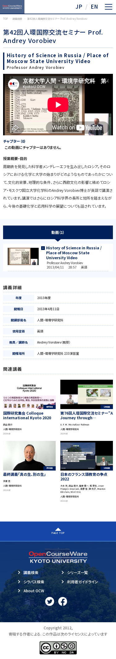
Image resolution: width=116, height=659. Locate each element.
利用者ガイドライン (82, 581)
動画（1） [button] (58, 232)
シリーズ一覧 (77, 572)
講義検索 (31, 572)
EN (94, 6)
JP (78, 6)
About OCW (34, 590)
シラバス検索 (34, 581)
